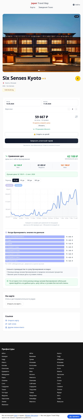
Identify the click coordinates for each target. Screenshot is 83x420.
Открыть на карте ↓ (14, 304)
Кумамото (5, 371)
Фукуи (59, 392)
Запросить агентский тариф (41, 141)
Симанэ (60, 386)
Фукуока (5, 395)
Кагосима (32, 365)
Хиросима (5, 398)
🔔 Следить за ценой (41, 134)
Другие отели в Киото (16, 327)
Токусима (32, 389)
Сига (59, 383)
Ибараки (60, 359)
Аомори (4, 356)
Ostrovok (9, 185)
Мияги (59, 371)
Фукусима (33, 395)
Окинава (32, 380)
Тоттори (5, 392)
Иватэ (4, 362)
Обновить (41, 126)
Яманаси (5, 405)
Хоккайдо (32, 398)
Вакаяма (32, 356)
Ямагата (32, 402)
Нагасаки (60, 374)
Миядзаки (5, 374)
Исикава (32, 362)
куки (15, 415)
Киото (7, 83)
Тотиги (59, 389)
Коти (59, 368)
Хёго (58, 395)
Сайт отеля (12, 324)
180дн (29, 180)
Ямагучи (60, 402)
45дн (16, 180)
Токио (4, 389)
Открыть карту (13, 320)
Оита (59, 377)
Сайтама (32, 383)
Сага (3, 383)
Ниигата (32, 377)
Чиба (59, 398)
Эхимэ (4, 402)
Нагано (32, 374)
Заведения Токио (46, 7)
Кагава (4, 365)
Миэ (31, 371)
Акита (59, 353)
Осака (59, 380)
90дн (22, 180)
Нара (4, 377)
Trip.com (18, 185)
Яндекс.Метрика (31, 415)
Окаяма (4, 380)
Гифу (59, 356)
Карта (32, 7)
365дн (37, 180)
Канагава (60, 365)
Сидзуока (5, 386)
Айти (3, 353)
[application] (41, 204)
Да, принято (74, 416)
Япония (13, 83)
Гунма (31, 359)
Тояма (31, 392)
